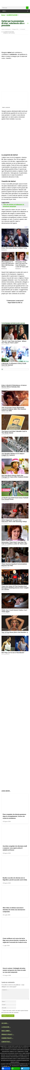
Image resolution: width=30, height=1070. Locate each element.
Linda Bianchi (8, 29)
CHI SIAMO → (5, 1023)
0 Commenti (22, 29)
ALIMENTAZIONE (8, 32)
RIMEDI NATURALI (9, 33)
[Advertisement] (15, 76)
